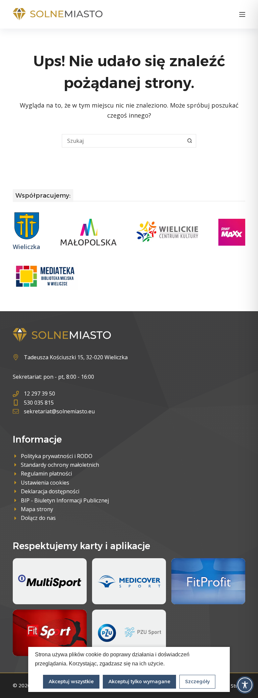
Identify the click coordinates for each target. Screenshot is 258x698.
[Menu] (242, 14)
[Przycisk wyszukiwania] (189, 140)
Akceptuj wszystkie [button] (71, 682)
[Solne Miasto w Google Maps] (70, 357)
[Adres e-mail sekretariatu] (54, 411)
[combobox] (122, 141)
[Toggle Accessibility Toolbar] (245, 685)
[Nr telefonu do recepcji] (54, 393)
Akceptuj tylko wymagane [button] (139, 682)
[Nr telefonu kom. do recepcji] (54, 402)
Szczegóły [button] (197, 682)
